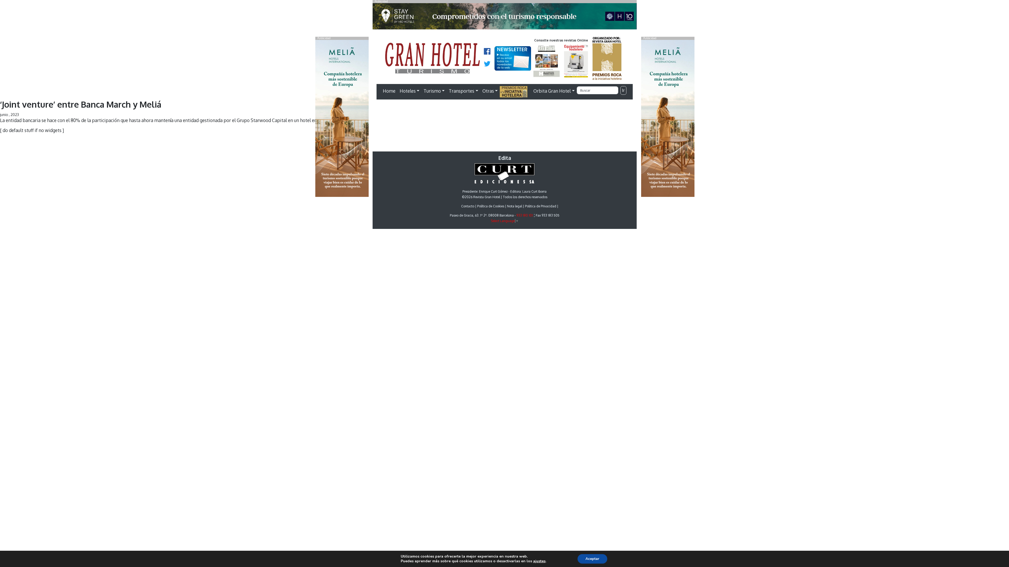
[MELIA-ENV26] (667, 118)
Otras (488, 91)
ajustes (539, 561)
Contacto (467, 206)
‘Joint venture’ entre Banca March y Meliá (80, 104)
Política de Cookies (490, 206)
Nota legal (514, 206)
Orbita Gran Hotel (552, 91)
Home (389, 91)
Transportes (461, 91)
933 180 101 (524, 215)
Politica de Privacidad (540, 206)
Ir (623, 90)
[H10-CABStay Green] (505, 17)
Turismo (432, 91)
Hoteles (408, 91)
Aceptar (592, 558)
